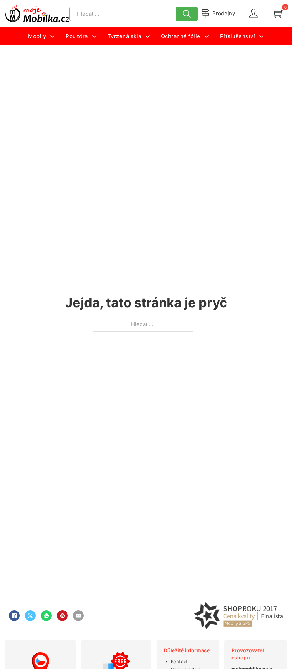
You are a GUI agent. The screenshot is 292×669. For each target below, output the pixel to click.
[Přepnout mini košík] (278, 14)
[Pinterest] (62, 615)
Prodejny (223, 13)
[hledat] (187, 14)
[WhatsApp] (46, 615)
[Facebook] (14, 615)
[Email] (78, 615)
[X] (30, 615)
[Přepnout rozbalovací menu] (52, 36)
